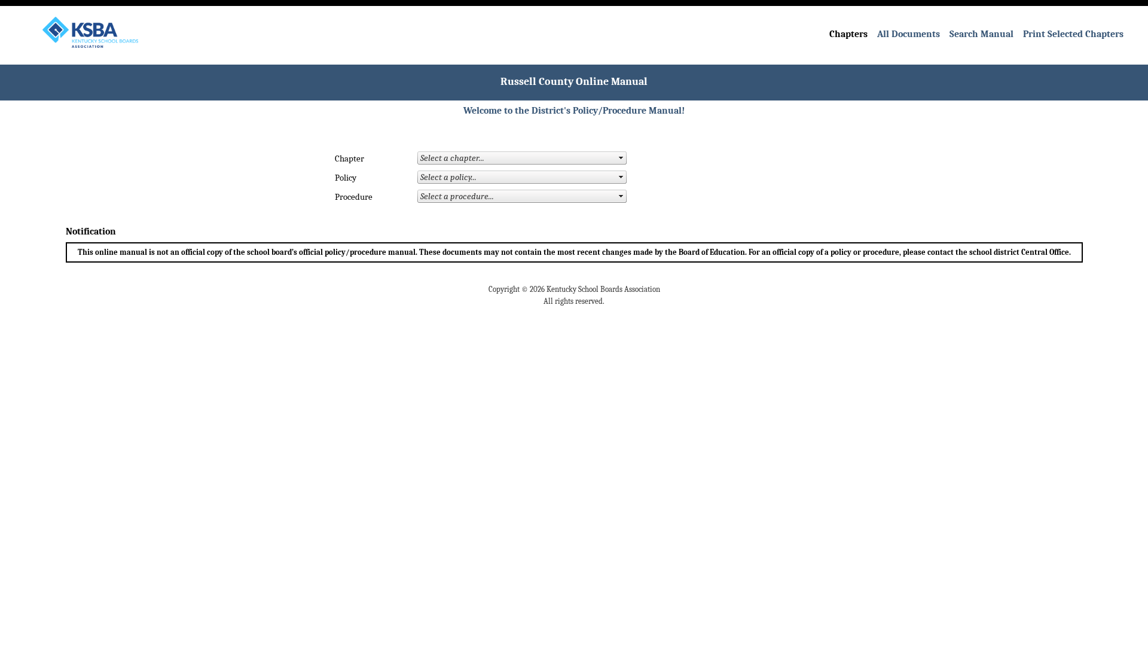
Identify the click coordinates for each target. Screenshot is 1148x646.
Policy (345, 178)
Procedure (354, 197)
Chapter (349, 159)
